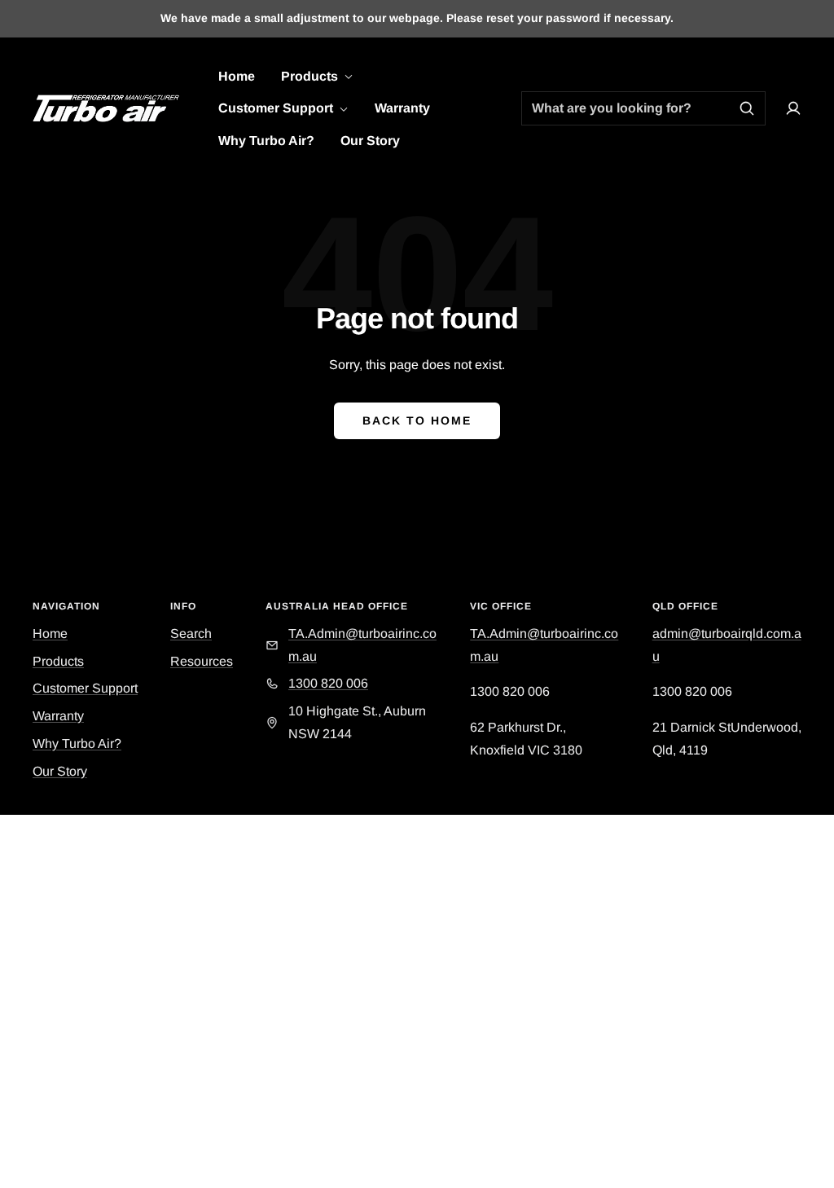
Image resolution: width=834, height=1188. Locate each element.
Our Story (370, 140)
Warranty (402, 108)
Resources (201, 661)
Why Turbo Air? (266, 140)
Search (191, 633)
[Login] (793, 108)
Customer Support (277, 108)
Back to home (417, 420)
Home (236, 76)
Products (311, 76)
